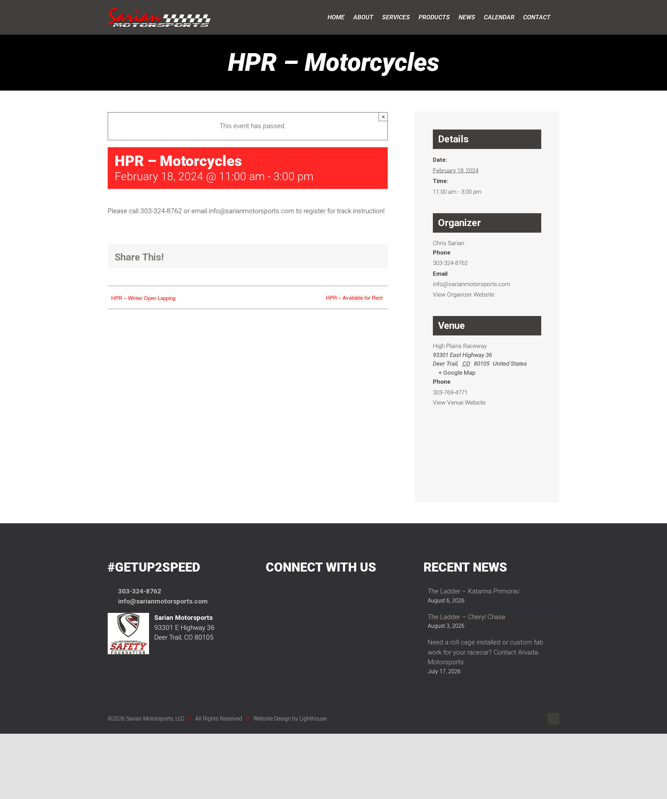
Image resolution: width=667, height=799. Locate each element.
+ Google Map (457, 372)
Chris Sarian (448, 243)
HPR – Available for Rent (354, 297)
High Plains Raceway (460, 345)
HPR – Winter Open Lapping (143, 297)
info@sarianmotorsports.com (163, 601)
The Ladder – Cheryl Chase (466, 617)
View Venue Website (459, 402)
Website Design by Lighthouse (290, 718)
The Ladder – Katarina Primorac (474, 591)
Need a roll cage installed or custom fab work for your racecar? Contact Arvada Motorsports (485, 652)
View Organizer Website (463, 294)
